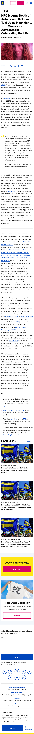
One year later (13, 341)
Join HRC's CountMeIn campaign (14, 410)
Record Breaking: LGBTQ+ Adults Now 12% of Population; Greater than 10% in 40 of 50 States (16, 507)
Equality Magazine (17, 693)
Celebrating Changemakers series (14, 435)
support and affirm (27, 317)
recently (27, 314)
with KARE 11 (12, 191)
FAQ (24, 419)
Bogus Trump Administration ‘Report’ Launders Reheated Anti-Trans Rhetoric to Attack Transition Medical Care (16, 544)
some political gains (11, 317)
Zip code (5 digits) (10, 646)
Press (17, 704)
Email (6, 637)
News (5, 11)
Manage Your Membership (17, 687)
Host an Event (17, 709)
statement (7, 98)
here (4, 406)
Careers (17, 698)
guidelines (14, 419)
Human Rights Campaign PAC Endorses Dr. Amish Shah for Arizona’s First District (16, 470)
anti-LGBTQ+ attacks (19, 322)
